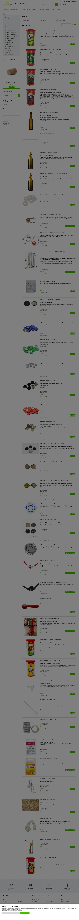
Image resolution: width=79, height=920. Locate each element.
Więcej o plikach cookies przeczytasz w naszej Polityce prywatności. (12, 910)
